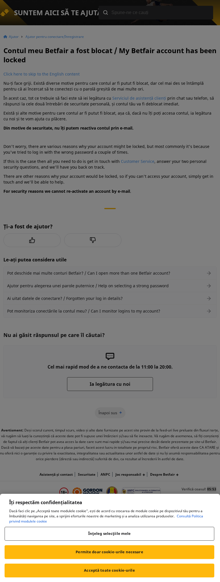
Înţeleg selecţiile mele (109, 533)
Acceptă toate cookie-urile (109, 570)
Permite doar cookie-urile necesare (109, 551)
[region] (110, 538)
